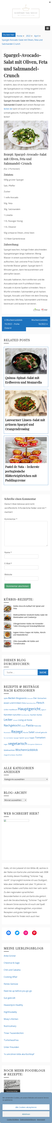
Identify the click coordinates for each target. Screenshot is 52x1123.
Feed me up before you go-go (18, 991)
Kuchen (33, 715)
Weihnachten (9, 750)
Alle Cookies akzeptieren (26, 1107)
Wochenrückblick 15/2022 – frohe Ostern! (13, 324)
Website (8, 574)
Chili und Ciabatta (12, 969)
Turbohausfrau (11, 1040)
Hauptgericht (29, 708)
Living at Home (25, 720)
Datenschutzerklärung (28, 1119)
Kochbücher (25, 715)
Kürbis (39, 714)
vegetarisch (17, 743)
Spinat (26, 738)
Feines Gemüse (11, 984)
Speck (21, 738)
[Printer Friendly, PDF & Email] (40, 309)
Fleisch (40, 702)
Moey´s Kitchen (11, 1019)
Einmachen (41, 698)
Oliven (23, 726)
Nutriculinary (10, 1026)
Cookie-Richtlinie (13, 1119)
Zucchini (19, 755)
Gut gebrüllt (9, 998)
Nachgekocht (12, 725)
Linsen (15, 720)
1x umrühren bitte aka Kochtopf (19, 1054)
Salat (31, 732)
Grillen (6, 710)
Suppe (31, 738)
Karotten (8, 714)
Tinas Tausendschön (14, 1033)
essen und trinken (12, 703)
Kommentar (10, 519)
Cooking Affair (10, 976)
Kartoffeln (17, 715)
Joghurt (43, 710)
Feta (24, 703)
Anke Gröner (10, 955)
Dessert (30, 698)
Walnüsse (38, 744)
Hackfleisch (13, 710)
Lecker (8, 720)
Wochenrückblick (26, 750)
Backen (12, 698)
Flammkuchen (31, 703)
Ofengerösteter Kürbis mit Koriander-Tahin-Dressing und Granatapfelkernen (29, 624)
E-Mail (8, 563)
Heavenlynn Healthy (13, 1005)
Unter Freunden (11, 1047)
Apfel (6, 698)
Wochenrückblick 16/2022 (39, 322)
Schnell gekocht (41, 732)
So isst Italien (8, 738)
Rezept (17, 731)
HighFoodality (10, 1012)
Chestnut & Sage (12, 962)
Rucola (25, 732)
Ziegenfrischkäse (9, 755)
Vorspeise (31, 744)
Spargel (16, 738)
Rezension (7, 732)
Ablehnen (26, 1114)
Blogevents (21, 698)
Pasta (29, 725)
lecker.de (8, 108)
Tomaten (40, 737)
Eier (35, 698)
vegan (6, 744)
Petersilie (37, 726)
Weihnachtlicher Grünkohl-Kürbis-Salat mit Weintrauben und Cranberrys (30, 616)
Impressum (41, 1119)
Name (8, 552)
